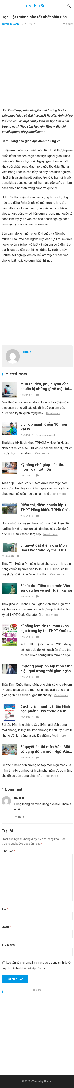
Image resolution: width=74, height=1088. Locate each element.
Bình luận (8, 851)
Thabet (48, 1081)
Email (6, 926)
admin (27, 352)
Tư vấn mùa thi (11, 23)
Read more (53, 413)
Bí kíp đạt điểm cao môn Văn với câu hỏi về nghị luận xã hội (46, 588)
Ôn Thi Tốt (35, 6)
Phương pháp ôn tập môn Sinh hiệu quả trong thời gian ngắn (46, 668)
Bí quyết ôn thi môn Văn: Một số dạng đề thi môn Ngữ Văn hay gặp (45, 751)
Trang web (8, 944)
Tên (5, 909)
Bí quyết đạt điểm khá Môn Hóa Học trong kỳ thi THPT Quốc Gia (43, 550)
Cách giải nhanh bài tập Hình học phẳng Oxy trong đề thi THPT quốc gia (45, 711)
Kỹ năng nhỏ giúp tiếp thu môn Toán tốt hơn (42, 467)
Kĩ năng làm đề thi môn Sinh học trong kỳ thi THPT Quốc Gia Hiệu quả (44, 631)
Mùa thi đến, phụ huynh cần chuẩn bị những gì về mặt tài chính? (44, 389)
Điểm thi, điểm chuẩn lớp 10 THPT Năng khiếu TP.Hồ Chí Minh (44, 510)
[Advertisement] (37, 66)
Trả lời (21, 816)
